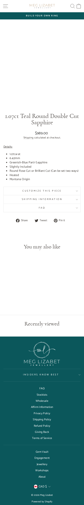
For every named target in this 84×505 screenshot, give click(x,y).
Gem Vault (42, 452)
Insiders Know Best (41, 375)
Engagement (42, 458)
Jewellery (42, 464)
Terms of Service (42, 438)
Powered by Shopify (42, 502)
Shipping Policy (42, 419)
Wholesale (42, 401)
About (42, 477)
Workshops (42, 470)
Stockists (42, 395)
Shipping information (42, 199)
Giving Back (42, 432)
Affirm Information (42, 407)
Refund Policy (42, 426)
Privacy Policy (42, 413)
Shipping (28, 138)
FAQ (42, 208)
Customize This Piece (42, 191)
